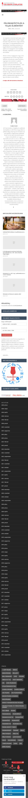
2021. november (5, 463)
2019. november (5, 530)
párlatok (15, 733)
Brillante (15, 673)
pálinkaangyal (6, 714)
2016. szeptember (6, 621)
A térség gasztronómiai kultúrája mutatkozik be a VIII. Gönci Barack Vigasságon (12, 253)
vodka (15, 743)
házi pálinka (5, 692)
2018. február (4, 585)
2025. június (4, 438)
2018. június (4, 570)
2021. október (5, 467)
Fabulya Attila (6, 679)
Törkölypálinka (6, 743)
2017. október (5, 599)
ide (10, 80)
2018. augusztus (5, 563)
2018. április (4, 577)
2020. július (4, 504)
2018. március (5, 581)
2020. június (4, 508)
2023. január (4, 445)
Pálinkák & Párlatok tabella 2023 (12, 294)
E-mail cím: (4, 328)
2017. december (5, 592)
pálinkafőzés (6, 720)
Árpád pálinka (6, 746)
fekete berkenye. (17, 679)
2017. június (4, 607)
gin (3, 683)
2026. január (4, 423)
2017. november (5, 596)
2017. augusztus (5, 603)
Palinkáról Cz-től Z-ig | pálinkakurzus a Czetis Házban (14, 274)
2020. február (4, 519)
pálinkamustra (17, 723)
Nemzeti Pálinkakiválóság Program (12, 702)
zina (20, 743)
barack (15, 669)
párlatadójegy (6, 733)
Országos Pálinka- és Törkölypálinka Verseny (13, 706)
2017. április (4, 614)
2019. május (4, 552)
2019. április (4, 555)
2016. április (4, 629)
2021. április (4, 475)
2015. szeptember (6, 655)
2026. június (4, 405)
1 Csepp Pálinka (6, 669)
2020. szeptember (6, 500)
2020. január (4, 522)
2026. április (4, 412)
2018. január (4, 588)
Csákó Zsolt (14, 126)
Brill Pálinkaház (7, 676)
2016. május (4, 625)
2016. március (5, 633)
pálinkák (15, 730)
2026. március (5, 416)
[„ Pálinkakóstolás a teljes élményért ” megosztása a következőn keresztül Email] (17, 92)
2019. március (5, 559)
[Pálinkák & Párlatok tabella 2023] (14, 285)
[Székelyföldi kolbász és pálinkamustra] (14, 223)
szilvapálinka (12, 740)
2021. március (5, 478)
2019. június (4, 548)
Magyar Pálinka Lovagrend (10, 696)
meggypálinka (6, 699)
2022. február (4, 460)
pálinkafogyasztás (7, 717)
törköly (20, 740)
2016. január (4, 640)
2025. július (4, 434)
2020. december (5, 489)
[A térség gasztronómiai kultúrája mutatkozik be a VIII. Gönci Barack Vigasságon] (14, 242)
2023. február (4, 441)
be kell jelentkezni (18, 305)
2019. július (4, 544)
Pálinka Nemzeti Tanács (9, 727)
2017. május (4, 610)
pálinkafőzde (19, 717)
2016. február (4, 636)
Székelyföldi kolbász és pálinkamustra (13, 232)
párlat (22, 730)
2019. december (5, 526)
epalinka (21, 676)
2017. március (5, 618)
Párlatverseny (6, 737)
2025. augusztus (5, 430)
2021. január (4, 486)
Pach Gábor (5, 710)
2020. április (4, 511)
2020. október (5, 497)
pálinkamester (6, 723)
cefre (15, 676)
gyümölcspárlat (19, 689)
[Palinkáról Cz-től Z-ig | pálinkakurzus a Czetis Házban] (14, 264)
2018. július (4, 566)
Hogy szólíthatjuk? (6, 321)
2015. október (5, 651)
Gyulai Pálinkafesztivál (9, 686)
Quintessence (17, 737)
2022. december (5, 449)
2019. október (5, 533)
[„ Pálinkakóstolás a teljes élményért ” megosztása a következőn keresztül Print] (20, 92)
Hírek (9, 28)
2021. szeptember (6, 471)
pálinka (13, 710)
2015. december (5, 643)
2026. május (4, 408)
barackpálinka (6, 673)
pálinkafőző (15, 720)
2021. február (4, 482)
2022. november (5, 453)
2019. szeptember (6, 537)
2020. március (5, 515)
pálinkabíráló (17, 714)
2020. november (5, 493)
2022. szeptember (6, 456)
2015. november (5, 647)
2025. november (5, 427)
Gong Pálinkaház (11, 683)
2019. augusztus (5, 541)
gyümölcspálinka (7, 689)
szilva (4, 740)
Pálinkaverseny (6, 730)
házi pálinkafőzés (16, 692)
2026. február (4, 419)
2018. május (4, 574)
